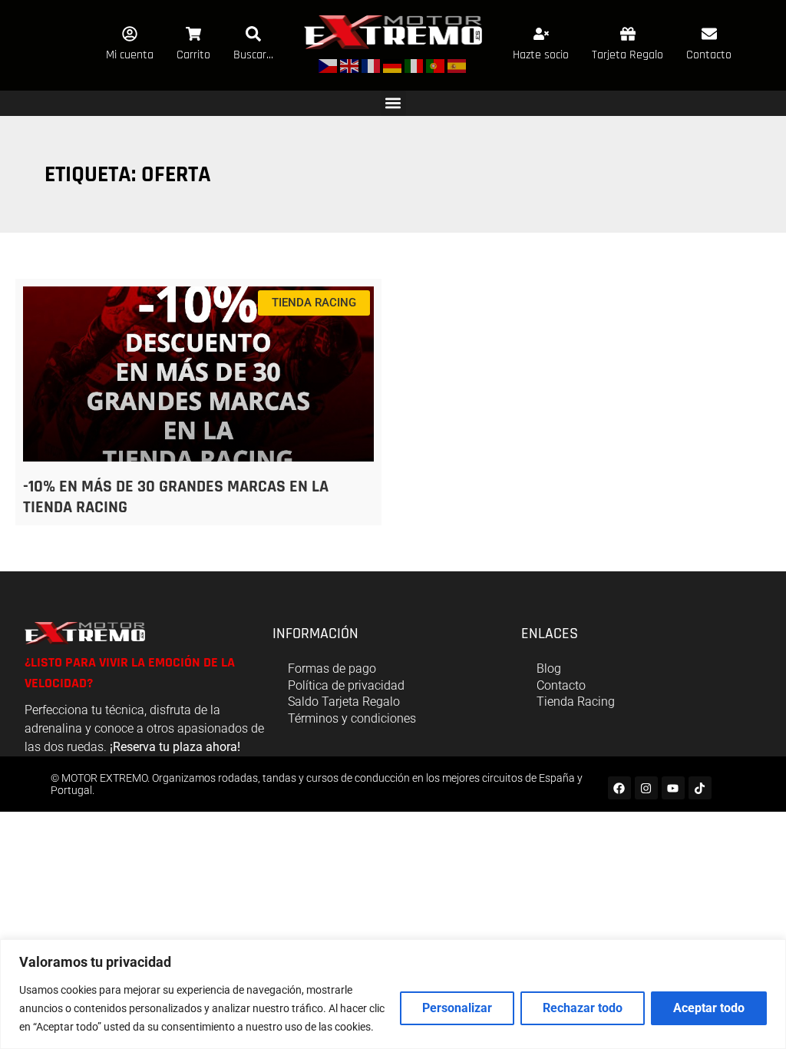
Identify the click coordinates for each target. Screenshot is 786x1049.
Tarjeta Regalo (627, 55)
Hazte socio (541, 55)
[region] (393, 994)
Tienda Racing (576, 701)
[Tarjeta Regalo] (628, 33)
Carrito (193, 55)
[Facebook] (619, 787)
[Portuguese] (436, 65)
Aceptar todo (709, 1008)
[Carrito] (193, 33)
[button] (393, 103)
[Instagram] (646, 787)
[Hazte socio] (541, 33)
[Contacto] (709, 33)
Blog (549, 668)
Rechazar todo (583, 1008)
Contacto (709, 55)
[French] (371, 65)
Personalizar (457, 1008)
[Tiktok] (700, 787)
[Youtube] (673, 787)
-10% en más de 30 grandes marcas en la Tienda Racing (176, 497)
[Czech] (328, 65)
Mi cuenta (130, 55)
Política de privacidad (346, 685)
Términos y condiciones (352, 718)
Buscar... (253, 55)
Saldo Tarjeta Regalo (344, 701)
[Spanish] (457, 65)
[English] (350, 65)
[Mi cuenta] (129, 33)
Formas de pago (332, 668)
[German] (393, 65)
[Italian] (414, 65)
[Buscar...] (253, 33)
